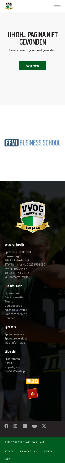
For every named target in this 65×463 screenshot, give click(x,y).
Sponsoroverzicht (16, 338)
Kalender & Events (16, 309)
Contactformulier (18, 277)
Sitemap (9, 451)
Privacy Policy (28, 451)
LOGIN (7, 459)
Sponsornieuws (14, 334)
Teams (9, 301)
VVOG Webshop (15, 371)
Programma (12, 359)
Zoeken (48, 451)
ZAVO (8, 363)
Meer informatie (15, 342)
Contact (10, 318)
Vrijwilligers (12, 367)
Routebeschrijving (16, 314)
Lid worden (12, 293)
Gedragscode (13, 305)
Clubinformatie (14, 297)
